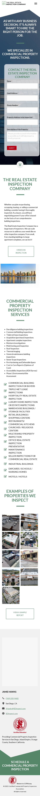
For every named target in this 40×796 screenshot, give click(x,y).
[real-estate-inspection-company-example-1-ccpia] (11, 522)
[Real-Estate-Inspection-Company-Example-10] (29, 577)
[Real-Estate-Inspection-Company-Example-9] (11, 577)
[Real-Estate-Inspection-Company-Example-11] (11, 595)
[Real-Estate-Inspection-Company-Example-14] (29, 522)
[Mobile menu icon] (36, 3)
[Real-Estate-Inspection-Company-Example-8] (29, 558)
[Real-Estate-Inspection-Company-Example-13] (11, 540)
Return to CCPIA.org (24, 783)
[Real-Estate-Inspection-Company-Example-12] (29, 540)
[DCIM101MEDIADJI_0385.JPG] (11, 558)
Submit (12, 148)
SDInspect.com (12, 713)
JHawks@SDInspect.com (16, 709)
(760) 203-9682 (12, 698)
